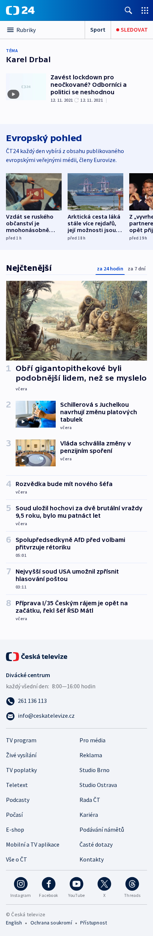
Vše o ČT (16, 859)
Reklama (90, 755)
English (14, 922)
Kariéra (88, 814)
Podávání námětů (101, 829)
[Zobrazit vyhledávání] (128, 10)
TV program (21, 740)
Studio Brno (94, 770)
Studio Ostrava (98, 785)
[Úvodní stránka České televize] (37, 655)
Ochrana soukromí (51, 922)
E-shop (15, 829)
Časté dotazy (96, 844)
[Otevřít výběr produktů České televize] (145, 10)
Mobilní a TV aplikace (32, 844)
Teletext (17, 785)
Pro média (92, 740)
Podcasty (17, 799)
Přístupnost (93, 922)
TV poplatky (21, 770)
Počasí (14, 814)
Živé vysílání (21, 755)
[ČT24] (20, 10)
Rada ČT (89, 799)
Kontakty (91, 859)
